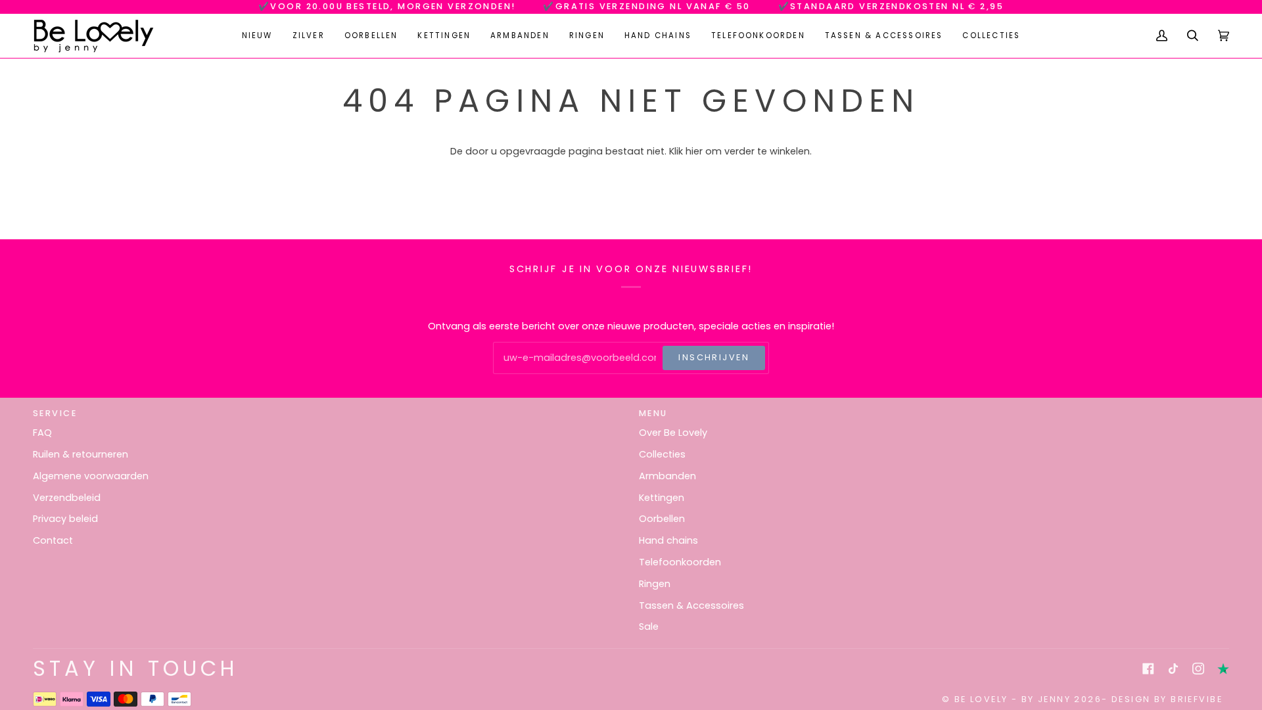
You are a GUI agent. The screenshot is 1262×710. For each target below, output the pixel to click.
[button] (309, 36)
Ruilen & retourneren (80, 454)
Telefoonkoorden (680, 562)
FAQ (42, 432)
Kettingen (661, 497)
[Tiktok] (1173, 668)
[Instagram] (1198, 668)
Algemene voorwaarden (91, 476)
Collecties (662, 454)
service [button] (55, 413)
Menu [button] (653, 413)
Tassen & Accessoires (691, 605)
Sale (649, 626)
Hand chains (668, 540)
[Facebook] (1148, 668)
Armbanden (667, 476)
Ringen (654, 583)
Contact (53, 540)
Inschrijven (713, 357)
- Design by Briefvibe (1162, 699)
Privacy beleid (65, 518)
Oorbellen (662, 518)
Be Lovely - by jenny (1012, 699)
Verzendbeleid (67, 497)
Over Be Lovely (673, 432)
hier (694, 151)
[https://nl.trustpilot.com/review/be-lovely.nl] (1223, 668)
